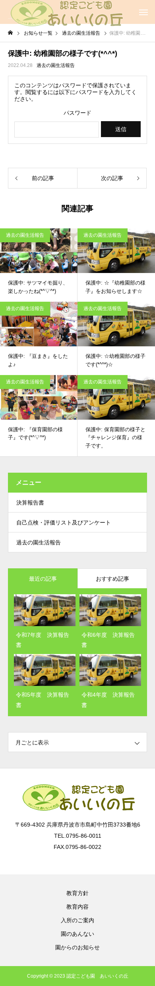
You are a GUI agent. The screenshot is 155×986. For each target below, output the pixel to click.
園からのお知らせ (77, 947)
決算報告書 (30, 502)
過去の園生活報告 (56, 65)
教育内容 (77, 906)
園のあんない (77, 934)
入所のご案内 (77, 920)
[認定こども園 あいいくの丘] (66, 12)
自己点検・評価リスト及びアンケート (63, 522)
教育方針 (77, 893)
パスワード (77, 113)
